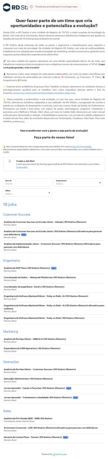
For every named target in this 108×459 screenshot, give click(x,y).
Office (7, 191)
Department (61, 181)
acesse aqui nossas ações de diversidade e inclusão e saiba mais (44, 93)
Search (8, 181)
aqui (22, 121)
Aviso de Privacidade (81, 146)
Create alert (22, 167)
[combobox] (56, 183)
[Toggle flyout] (100, 182)
